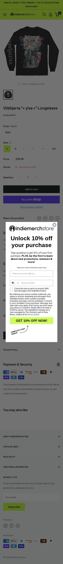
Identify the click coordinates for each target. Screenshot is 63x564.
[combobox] (15, 283)
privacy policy (33, 314)
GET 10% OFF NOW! (31, 320)
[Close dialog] (54, 224)
